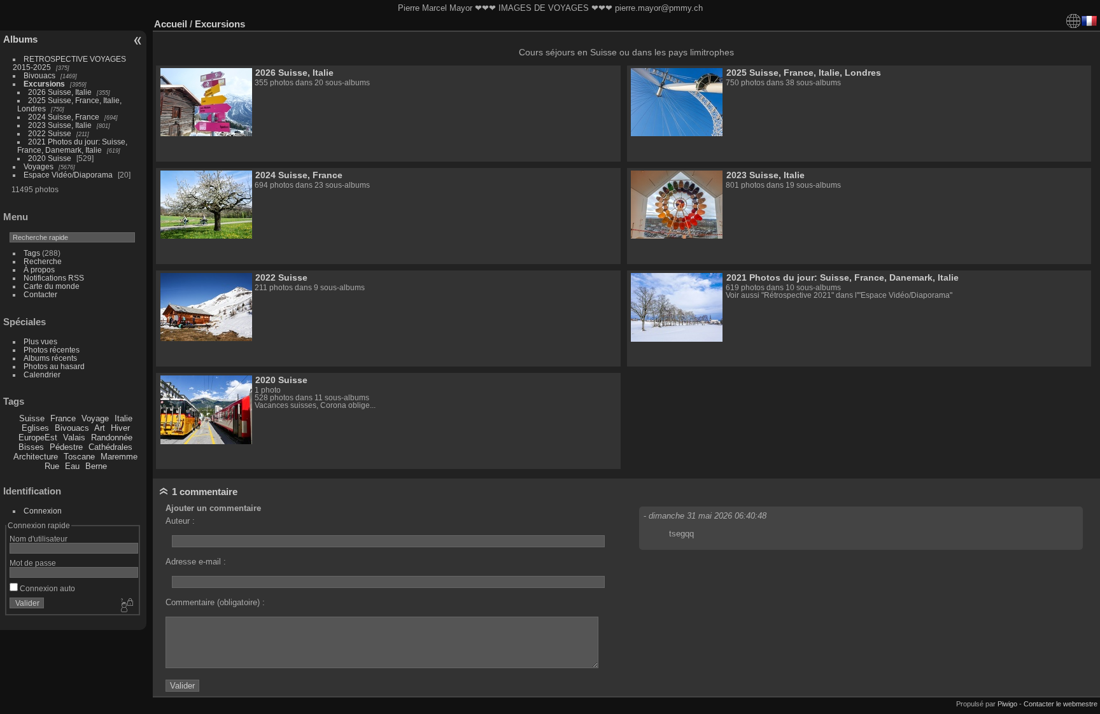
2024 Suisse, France (63, 117)
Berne (96, 466)
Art (99, 428)
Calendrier (42, 374)
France (63, 418)
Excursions (44, 84)
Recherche (43, 261)
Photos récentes (52, 350)
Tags (32, 253)
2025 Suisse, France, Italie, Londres (803, 72)
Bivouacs (39, 75)
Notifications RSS (54, 278)
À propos (39, 269)
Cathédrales (110, 447)
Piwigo (1007, 704)
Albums (20, 39)
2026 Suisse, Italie (60, 92)
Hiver (120, 428)
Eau (72, 466)
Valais (74, 437)
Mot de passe (33, 563)
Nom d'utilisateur (38, 539)
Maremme (119, 456)
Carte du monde (52, 286)
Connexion (43, 511)
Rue (52, 466)
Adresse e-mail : (196, 561)
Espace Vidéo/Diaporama (68, 175)
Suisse (32, 418)
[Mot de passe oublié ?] (126, 606)
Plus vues (40, 341)
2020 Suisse (49, 158)
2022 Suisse (49, 133)
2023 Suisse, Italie (60, 125)
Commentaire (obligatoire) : (215, 602)
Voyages (38, 166)
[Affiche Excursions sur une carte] (1073, 21)
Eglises (35, 428)
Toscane (79, 456)
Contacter (40, 294)
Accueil (170, 23)
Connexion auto (46, 588)
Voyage (95, 418)
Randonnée (111, 437)
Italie (123, 418)
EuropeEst (37, 437)
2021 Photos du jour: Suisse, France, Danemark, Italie (72, 145)
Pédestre (66, 447)
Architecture (35, 456)
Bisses (31, 447)
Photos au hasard (54, 366)
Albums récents (50, 358)
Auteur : (180, 521)
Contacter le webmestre (1060, 704)
